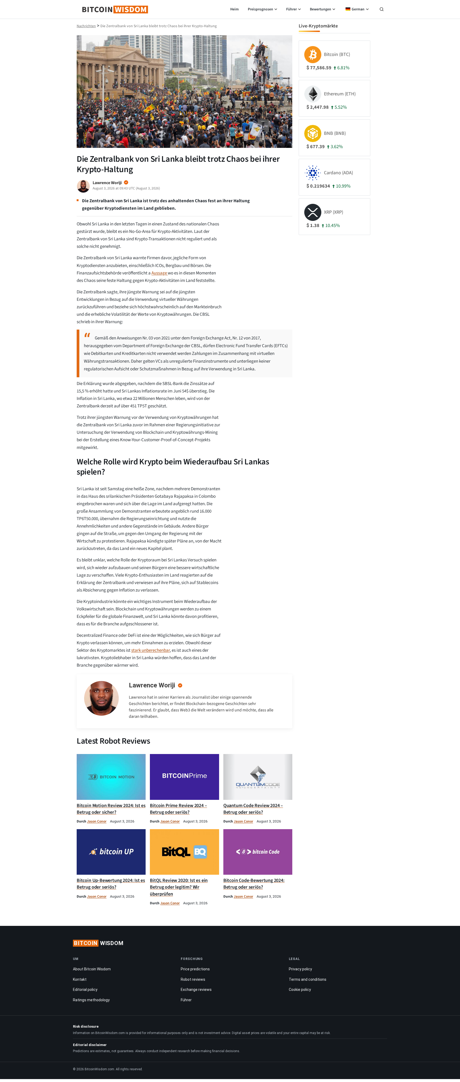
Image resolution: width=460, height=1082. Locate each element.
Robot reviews (193, 979)
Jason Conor (96, 821)
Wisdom (99, 943)
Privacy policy (300, 969)
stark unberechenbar (150, 650)
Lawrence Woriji (152, 685)
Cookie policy (300, 989)
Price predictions (195, 969)
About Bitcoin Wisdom (92, 969)
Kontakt (80, 979)
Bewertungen (320, 9)
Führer (291, 9)
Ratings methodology (91, 1000)
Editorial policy (85, 989)
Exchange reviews (196, 989)
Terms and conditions (307, 979)
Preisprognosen (260, 9)
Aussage (159, 273)
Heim (234, 9)
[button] (381, 10)
